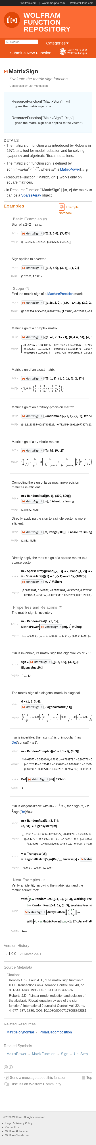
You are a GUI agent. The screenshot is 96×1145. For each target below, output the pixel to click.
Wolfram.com (28, 3)
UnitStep (81, 1054)
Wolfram (17, 1117)
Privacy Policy (23, 1123)
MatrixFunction (43, 1054)
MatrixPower (16, 1054)
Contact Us (12, 1127)
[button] (48, 206)
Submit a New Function (30, 53)
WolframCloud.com (81, 3)
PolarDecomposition (56, 1032)
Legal (9, 1123)
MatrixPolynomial (20, 1032)
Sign (64, 1054)
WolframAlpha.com (53, 3)
